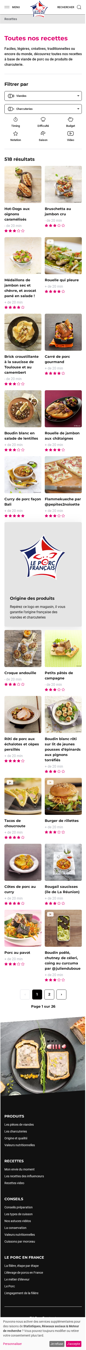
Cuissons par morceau (19, 1241)
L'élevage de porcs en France (23, 1272)
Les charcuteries (15, 1131)
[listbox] (43, 96)
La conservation (15, 1227)
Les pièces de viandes (19, 1124)
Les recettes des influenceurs (24, 1176)
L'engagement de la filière (21, 1293)
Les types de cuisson (18, 1214)
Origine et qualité (15, 1138)
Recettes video (14, 1183)
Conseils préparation (18, 1207)
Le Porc (9, 1286)
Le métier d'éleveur (17, 1279)
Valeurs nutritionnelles (19, 1145)
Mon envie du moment (19, 1169)
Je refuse (56, 1344)
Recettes (10, 19)
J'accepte (73, 1344)
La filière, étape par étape (21, 1265)
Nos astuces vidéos (17, 1220)
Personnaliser (12, 1344)
